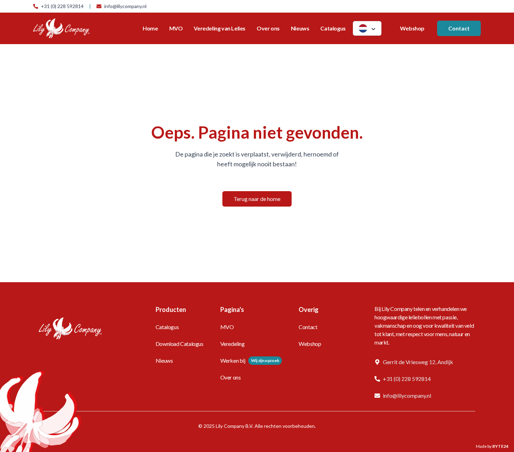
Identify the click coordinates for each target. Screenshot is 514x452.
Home (150, 28)
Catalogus (332, 28)
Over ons (268, 28)
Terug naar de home (257, 198)
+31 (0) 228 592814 (62, 6)
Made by (492, 446)
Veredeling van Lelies (219, 28)
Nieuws (300, 28)
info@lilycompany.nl (125, 6)
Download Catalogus (180, 343)
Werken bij (232, 360)
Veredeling (232, 343)
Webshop (412, 28)
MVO (176, 28)
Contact (459, 28)
